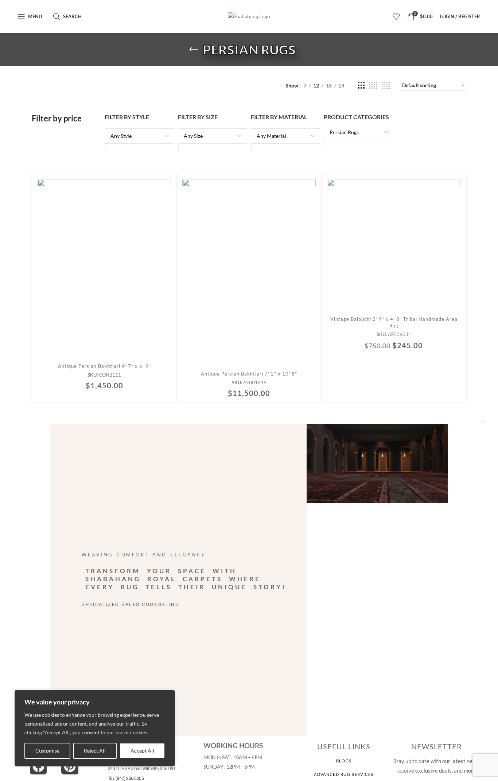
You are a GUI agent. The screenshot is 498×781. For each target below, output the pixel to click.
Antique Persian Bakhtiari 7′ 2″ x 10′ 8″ (249, 374)
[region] (95, 728)
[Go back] (193, 49)
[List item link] (343, 761)
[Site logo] (249, 17)
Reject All (95, 750)
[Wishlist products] (396, 16)
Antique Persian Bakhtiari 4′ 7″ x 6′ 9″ (104, 366)
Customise (47, 750)
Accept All (142, 750)
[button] (104, 275)
